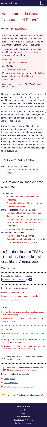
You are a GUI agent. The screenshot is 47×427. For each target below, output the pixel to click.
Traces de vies (13, 236)
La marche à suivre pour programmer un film (19, 296)
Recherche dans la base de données (16, 276)
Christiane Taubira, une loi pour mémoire (21, 387)
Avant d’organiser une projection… (15, 292)
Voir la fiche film (8, 268)
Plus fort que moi (11, 383)
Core (37, 395)
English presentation (23, 423)
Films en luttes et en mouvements (21, 370)
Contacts (23, 413)
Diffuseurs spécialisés (10, 300)
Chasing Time (9, 379)
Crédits (24, 410)
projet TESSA (12, 359)
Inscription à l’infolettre (23, 420)
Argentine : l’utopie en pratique (21, 229)
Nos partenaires (23, 417)
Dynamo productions (17, 62)
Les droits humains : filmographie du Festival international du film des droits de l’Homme (26, 222)
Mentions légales (24, 406)
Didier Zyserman (19, 29)
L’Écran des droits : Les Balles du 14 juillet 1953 (21, 319)
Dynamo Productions (17, 69)
